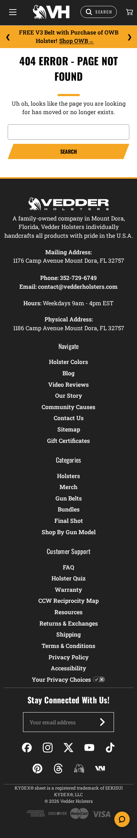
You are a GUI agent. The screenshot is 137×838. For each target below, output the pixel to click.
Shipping (68, 634)
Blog (68, 373)
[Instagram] (48, 747)
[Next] (129, 37)
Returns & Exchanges (68, 623)
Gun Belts (69, 498)
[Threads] (58, 768)
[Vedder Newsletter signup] (102, 722)
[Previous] (8, 37)
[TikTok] (110, 747)
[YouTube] (89, 747)
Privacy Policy (69, 657)
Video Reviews (68, 384)
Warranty (68, 589)
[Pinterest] (37, 768)
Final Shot (68, 520)
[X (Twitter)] (68, 747)
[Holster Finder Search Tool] (98, 12)
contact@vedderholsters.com (78, 286)
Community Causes (68, 407)
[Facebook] (27, 747)
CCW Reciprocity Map (68, 600)
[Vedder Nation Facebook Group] (100, 768)
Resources (68, 612)
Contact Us (69, 418)
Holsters (68, 476)
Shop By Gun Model (69, 532)
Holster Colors (68, 361)
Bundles (69, 509)
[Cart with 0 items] (129, 12)
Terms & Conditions (68, 645)
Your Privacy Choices (61, 679)
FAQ (68, 567)
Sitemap (68, 429)
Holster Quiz (68, 578)
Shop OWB (73, 40)
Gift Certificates (68, 440)
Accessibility (68, 668)
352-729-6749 (78, 277)
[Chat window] (122, 819)
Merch (68, 487)
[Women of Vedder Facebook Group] (79, 768)
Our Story (68, 395)
